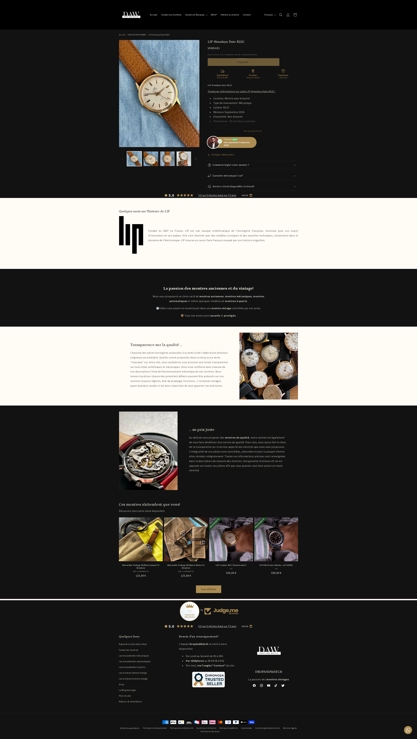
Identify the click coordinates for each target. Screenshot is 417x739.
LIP (187, 231)
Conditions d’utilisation (206, 728)
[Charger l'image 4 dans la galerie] (183, 158)
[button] (196, 14)
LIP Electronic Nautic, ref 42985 (276, 565)
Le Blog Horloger (127, 690)
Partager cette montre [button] (222, 154)
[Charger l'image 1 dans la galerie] (134, 158)
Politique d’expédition (228, 728)
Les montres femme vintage (133, 672)
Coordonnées (246, 728)
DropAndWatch (133, 728)
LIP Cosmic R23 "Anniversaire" (231, 565)
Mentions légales (290, 728)
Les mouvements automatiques (135, 661)
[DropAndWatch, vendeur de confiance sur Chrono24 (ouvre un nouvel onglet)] (208, 679)
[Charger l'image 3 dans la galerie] (167, 158)
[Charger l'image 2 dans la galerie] (150, 158)
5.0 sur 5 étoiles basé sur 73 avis (217, 195)
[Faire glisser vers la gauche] (122, 158)
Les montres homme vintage (133, 678)
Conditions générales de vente (267, 728)
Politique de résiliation (210, 731)
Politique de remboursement (155, 728)
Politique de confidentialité (181, 728)
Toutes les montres (128, 650)
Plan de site (125, 695)
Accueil (122, 34)
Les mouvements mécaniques (134, 655)
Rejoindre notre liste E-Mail (133, 644)
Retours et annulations (130, 701)
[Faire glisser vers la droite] (196, 158)
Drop (121, 684)
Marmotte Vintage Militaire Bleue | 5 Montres (186, 566)
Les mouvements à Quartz (132, 667)
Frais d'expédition (227, 54)
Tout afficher (208, 589)
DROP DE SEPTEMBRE (137, 34)
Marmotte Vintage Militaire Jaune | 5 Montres (140, 566)
